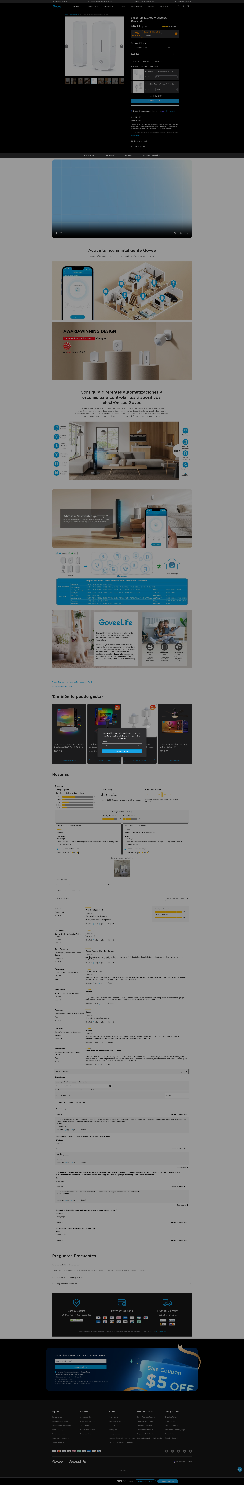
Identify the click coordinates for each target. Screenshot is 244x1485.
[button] (122, 745)
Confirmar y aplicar (122, 751)
